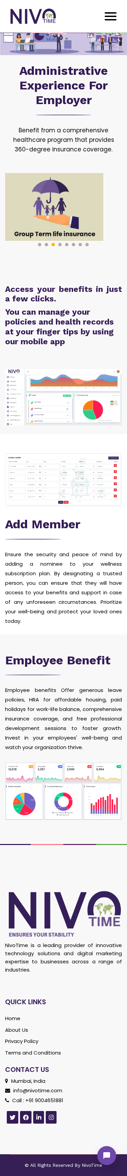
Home (12, 1018)
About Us (16, 1029)
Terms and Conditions (33, 1052)
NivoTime (91, 1165)
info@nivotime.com (37, 1090)
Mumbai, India (27, 1080)
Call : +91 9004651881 (37, 1100)
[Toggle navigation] (109, 16)
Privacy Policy (21, 1041)
